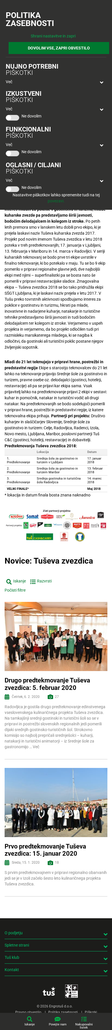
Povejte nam (58, 1024)
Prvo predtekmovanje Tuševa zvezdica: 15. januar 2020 (45, 850)
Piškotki (91, 1012)
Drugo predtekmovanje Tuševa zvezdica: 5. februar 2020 (47, 684)
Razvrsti (44, 581)
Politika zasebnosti (63, 1012)
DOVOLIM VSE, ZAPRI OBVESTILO (59, 48)
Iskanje (29, 1024)
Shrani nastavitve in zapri (53, 36)
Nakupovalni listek (84, 1026)
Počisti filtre (15, 590)
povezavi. (56, 201)
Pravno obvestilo (28, 1012)
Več (9, 81)
